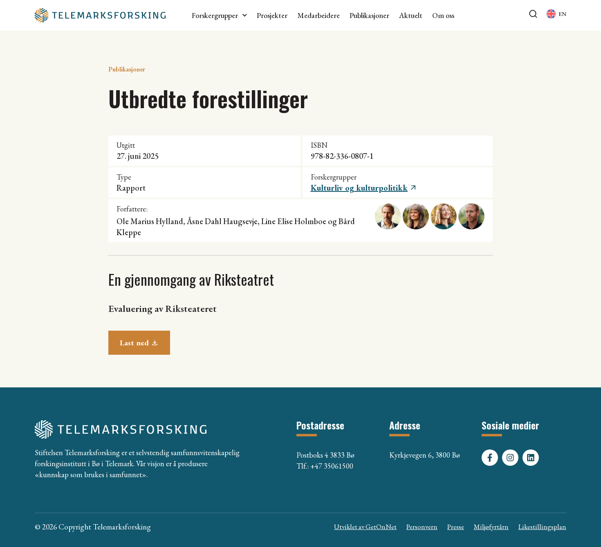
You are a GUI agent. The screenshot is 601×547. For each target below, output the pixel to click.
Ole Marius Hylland (150, 221)
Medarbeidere (318, 15)
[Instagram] (510, 457)
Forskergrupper (215, 15)
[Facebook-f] (490, 457)
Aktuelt (410, 15)
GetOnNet (381, 526)
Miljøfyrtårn (491, 526)
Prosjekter (272, 15)
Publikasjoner (369, 15)
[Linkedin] (531, 457)
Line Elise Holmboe (293, 221)
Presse (455, 526)
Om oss (443, 15)
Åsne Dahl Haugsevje (222, 221)
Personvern (421, 526)
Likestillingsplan (542, 526)
